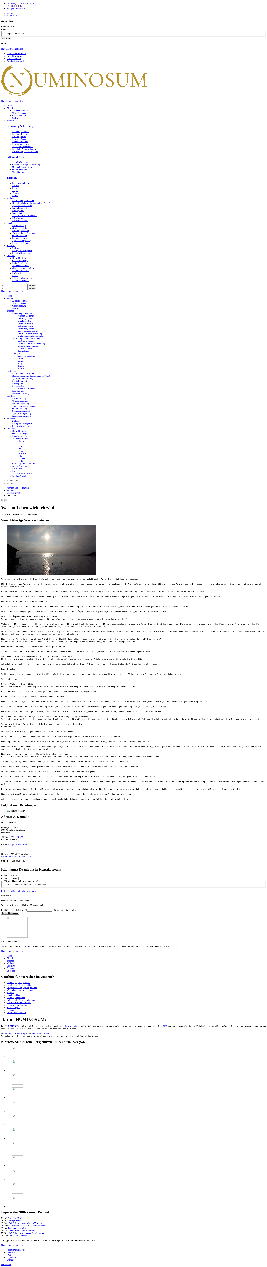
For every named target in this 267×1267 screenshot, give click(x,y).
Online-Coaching (19, 408)
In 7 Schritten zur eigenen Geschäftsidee (26, 1233)
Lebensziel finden (20, 141)
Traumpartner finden (17, 1228)
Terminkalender (19, 303)
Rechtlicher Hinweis (16, 1250)
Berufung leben (19, 136)
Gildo (20, 461)
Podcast (15, 308)
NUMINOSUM (19, 431)
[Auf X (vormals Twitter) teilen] (5, 501)
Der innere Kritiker (16, 1218)
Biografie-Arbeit (19, 381)
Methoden (11, 371)
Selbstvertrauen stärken (22, 146)
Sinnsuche (8, 1033)
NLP (165, 1026)
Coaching (11, 396)
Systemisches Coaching (22, 378)
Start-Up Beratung (20, 162)
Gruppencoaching (20, 401)
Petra (20, 446)
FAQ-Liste (17, 468)
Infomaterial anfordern (16, 53)
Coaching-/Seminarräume (23, 463)
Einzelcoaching (19, 398)
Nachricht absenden (10, 913)
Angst (15, 190)
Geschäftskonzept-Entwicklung (26, 165)
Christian (22, 453)
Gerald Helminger (20, 433)
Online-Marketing (20, 170)
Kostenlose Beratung (21, 416)
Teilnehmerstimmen (20, 438)
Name (9, 875)
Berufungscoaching (20, 403)
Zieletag (15, 421)
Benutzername (7, 26)
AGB (9, 1255)
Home (9, 296)
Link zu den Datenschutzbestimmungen (18, 891)
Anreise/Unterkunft (15, 61)
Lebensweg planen (20, 144)
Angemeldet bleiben (15, 33)
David (20, 443)
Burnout (15, 185)
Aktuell (10, 298)
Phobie (15, 195)
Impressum (11, 1257)
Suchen (32, 286)
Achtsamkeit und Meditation (24, 388)
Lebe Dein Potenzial (18, 1235)
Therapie (12, 177)
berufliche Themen (40, 1033)
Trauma (15, 193)
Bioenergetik (18, 386)
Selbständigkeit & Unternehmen (26, 338)
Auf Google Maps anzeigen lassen (16, 856)
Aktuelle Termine (20, 301)
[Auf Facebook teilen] (2, 501)
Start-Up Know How (21, 426)
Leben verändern (19, 139)
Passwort (5, 29)
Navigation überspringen (12, 49)
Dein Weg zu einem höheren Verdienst (25, 1223)
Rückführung (18, 391)
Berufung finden (19, 134)
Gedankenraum (19, 306)
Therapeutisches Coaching (23, 406)
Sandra (21, 451)
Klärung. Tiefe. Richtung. (18, 488)
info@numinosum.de (17, 844)
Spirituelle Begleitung (21, 413)
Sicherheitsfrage (13, 910)
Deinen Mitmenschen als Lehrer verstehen (26, 1225)
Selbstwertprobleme (21, 183)
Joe (19, 448)
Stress (14, 188)
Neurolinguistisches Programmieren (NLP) (31, 376)
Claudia (21, 441)
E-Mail (9, 878)
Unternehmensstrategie (22, 167)
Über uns (11, 428)
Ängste (24, 1033)
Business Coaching (20, 393)
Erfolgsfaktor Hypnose (22, 423)
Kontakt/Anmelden (15, 56)
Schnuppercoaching (21, 411)
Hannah (21, 458)
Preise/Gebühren (14, 58)
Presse (15, 471)
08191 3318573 (16, 837)
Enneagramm (18, 383)
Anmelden (6, 38)
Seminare (11, 418)
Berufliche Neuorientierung (24, 149)
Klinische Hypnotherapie (23, 373)
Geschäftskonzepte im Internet (22, 1230)
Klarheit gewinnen (20, 131)
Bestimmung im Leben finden (25, 151)
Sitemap (10, 1260)
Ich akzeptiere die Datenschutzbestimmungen (26, 884)
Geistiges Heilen (15, 1220)
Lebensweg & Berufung (20, 126)
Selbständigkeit (15, 156)
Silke (20, 456)
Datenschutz (12, 1252)
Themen (10, 311)
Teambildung (18, 172)
